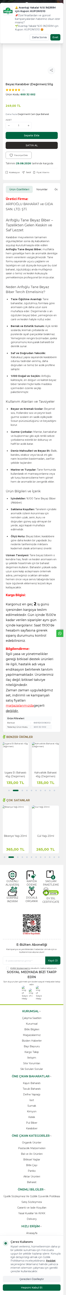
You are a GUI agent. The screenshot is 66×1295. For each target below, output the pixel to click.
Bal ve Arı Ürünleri (32, 1153)
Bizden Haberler (32, 1040)
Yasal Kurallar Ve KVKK (31, 1213)
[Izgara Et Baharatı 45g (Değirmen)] (16, 755)
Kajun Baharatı (31, 1083)
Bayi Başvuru (32, 1046)
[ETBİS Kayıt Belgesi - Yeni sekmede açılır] (31, 924)
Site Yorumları (31, 1063)
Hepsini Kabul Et (31, 1287)
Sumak (31, 1105)
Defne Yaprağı (31, 1094)
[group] (32, 50)
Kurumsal (31, 1023)
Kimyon (31, 1111)
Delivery (32, 1219)
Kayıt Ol (53, 960)
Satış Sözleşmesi (31, 1202)
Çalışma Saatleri (31, 1018)
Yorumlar (42, 189)
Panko (32, 1170)
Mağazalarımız (32, 1035)
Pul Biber (31, 1122)
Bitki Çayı (31, 1165)
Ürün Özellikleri (19, 189)
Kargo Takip (31, 1052)
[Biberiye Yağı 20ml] (16, 819)
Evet (55, 37)
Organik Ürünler (31, 1142)
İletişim (31, 1057)
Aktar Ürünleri (31, 1176)
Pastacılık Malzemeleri (31, 1148)
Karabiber (31, 1128)
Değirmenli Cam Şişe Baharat (33, 114)
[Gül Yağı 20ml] (46, 819)
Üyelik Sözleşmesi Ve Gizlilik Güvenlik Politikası (31, 1196)
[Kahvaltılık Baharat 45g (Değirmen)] (46, 755)
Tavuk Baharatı (32, 1088)
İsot (31, 1100)
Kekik (31, 1117)
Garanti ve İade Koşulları (31, 1207)
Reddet (51, 1260)
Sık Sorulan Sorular (31, 1069)
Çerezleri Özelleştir (32, 1279)
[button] (9, 790)
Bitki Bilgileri (31, 1029)
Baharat (31, 1182)
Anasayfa (31, 1233)
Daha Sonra (39, 37)
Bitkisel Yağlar (31, 1159)
